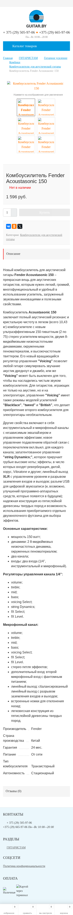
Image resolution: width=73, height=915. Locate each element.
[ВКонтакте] (8, 226)
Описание (13, 253)
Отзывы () (13, 791)
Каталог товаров (24, 46)
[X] (19, 226)
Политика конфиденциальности (24, 866)
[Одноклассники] (14, 226)
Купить (44, 212)
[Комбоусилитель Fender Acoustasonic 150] (36, 85)
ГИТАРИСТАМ (16, 847)
